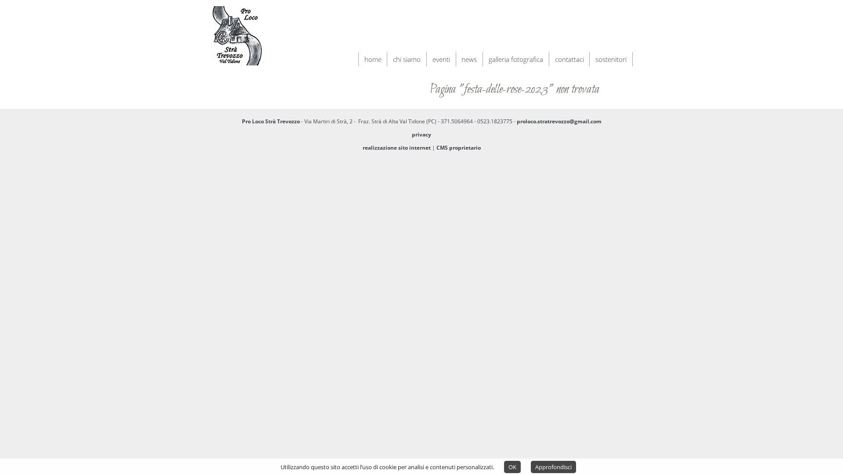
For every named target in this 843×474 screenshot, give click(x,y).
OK (512, 467)
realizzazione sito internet (397, 147)
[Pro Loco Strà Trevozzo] (237, 68)
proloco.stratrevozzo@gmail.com (559, 121)
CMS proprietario (458, 147)
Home (373, 59)
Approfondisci (553, 467)
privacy (421, 134)
